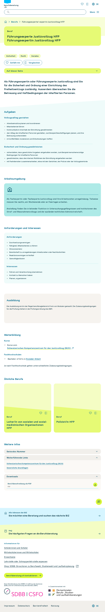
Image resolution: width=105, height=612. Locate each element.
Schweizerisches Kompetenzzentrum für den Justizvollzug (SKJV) (35, 463)
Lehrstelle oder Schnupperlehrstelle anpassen (25, 561)
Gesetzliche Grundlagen (17, 468)
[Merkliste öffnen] (82, 4)
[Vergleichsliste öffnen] (87, 4)
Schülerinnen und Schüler (16, 548)
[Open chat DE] (99, 502)
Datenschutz (24, 606)
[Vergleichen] (46, 413)
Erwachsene (9, 557)
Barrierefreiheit (40, 606)
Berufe (14, 22)
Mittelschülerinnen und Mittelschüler (21, 552)
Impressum (9, 606)
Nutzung (55, 606)
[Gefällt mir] (40, 413)
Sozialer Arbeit (33, 359)
